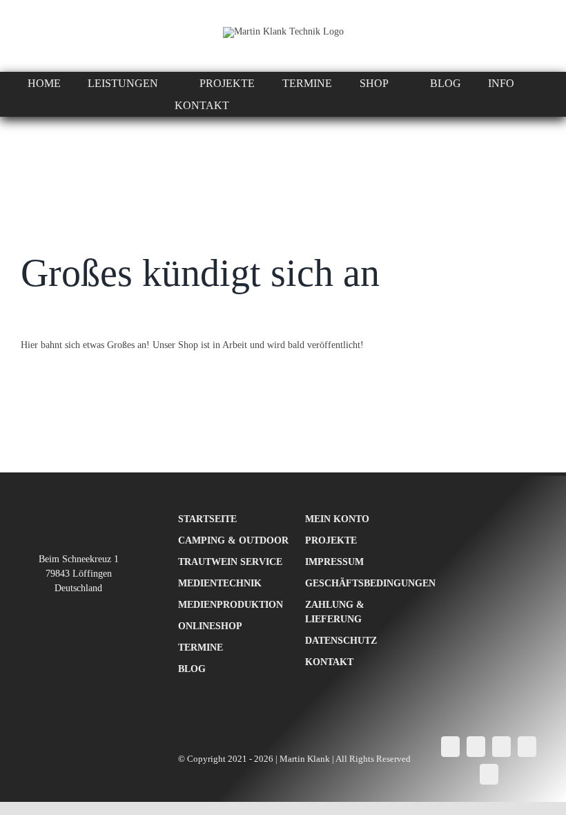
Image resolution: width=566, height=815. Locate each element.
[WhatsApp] (501, 746)
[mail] (51, 36)
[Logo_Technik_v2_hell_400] (78, 516)
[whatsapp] (26, 36)
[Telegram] (527, 746)
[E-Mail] (489, 774)
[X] (476, 746)
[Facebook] (450, 746)
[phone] (75, 36)
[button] (397, 106)
